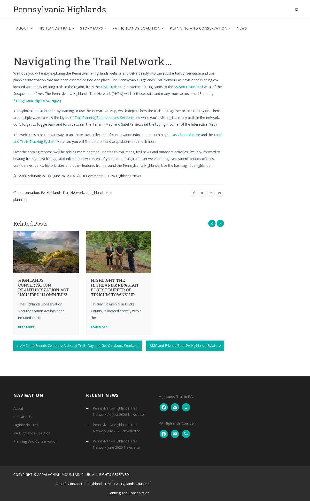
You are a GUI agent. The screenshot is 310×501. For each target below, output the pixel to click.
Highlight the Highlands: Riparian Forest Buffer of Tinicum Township (114, 287)
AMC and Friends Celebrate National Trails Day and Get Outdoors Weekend (79, 345)
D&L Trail (109, 86)
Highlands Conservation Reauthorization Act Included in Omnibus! (43, 287)
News (242, 28)
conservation (29, 192)
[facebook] (193, 193)
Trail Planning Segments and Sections (104, 117)
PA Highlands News (126, 176)
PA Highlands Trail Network (62, 192)
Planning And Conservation (199, 28)
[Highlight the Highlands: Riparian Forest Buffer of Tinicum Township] (118, 252)
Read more (26, 327)
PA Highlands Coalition (137, 28)
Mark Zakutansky (31, 176)
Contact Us (22, 416)
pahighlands (95, 192)
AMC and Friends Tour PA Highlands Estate (184, 345)
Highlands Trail (55, 28)
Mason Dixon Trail (188, 86)
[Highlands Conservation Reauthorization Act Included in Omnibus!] (46, 252)
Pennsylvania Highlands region (37, 100)
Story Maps (92, 28)
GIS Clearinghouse (185, 134)
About (23, 28)
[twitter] (202, 193)
